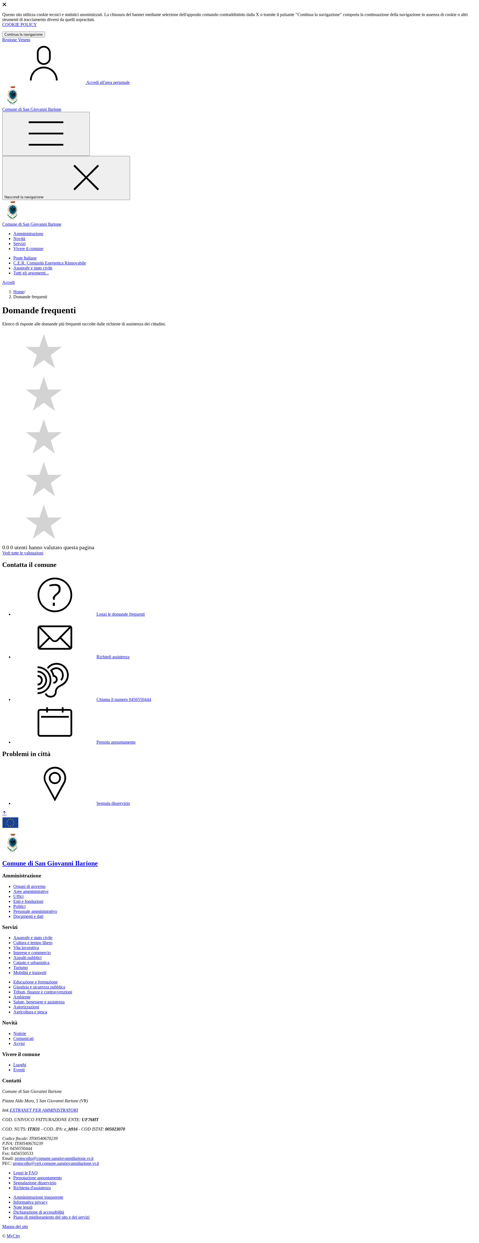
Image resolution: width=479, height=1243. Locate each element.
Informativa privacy (30, 1202)
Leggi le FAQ (25, 1172)
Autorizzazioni (26, 1007)
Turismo (20, 967)
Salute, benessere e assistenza (39, 1002)
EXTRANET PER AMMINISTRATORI (44, 1110)
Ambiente (21, 997)
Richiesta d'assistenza (32, 1187)
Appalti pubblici (27, 957)
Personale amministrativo (35, 911)
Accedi (8, 282)
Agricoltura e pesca (30, 1012)
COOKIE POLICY (19, 24)
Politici (19, 906)
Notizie (19, 1033)
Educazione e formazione (35, 982)
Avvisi (19, 1043)
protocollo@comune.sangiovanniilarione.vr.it (54, 1158)
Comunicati (23, 1038)
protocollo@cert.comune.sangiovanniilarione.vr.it (56, 1163)
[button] (28, 233)
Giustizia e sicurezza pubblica (39, 987)
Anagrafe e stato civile (32, 268)
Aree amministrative (31, 891)
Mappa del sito (15, 1226)
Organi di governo (29, 886)
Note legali (22, 1207)
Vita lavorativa (26, 947)
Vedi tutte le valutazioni (22, 553)
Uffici (18, 896)
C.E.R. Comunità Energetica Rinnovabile (49, 263)
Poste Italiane (25, 258)
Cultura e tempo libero (32, 942)
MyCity (13, 1236)
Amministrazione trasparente (38, 1197)
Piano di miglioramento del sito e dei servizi (51, 1217)
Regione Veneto (16, 39)
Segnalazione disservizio (34, 1182)
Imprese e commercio (32, 952)
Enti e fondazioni (28, 901)
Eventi (19, 1069)
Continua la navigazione (23, 34)
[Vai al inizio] (4, 813)
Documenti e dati (28, 916)
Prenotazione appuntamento (37, 1177)
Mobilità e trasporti (29, 972)
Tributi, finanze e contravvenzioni (42, 992)
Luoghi (19, 1064)
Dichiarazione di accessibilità (38, 1212)
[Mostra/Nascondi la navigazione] (46, 134)
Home (18, 291)
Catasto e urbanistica (31, 962)
